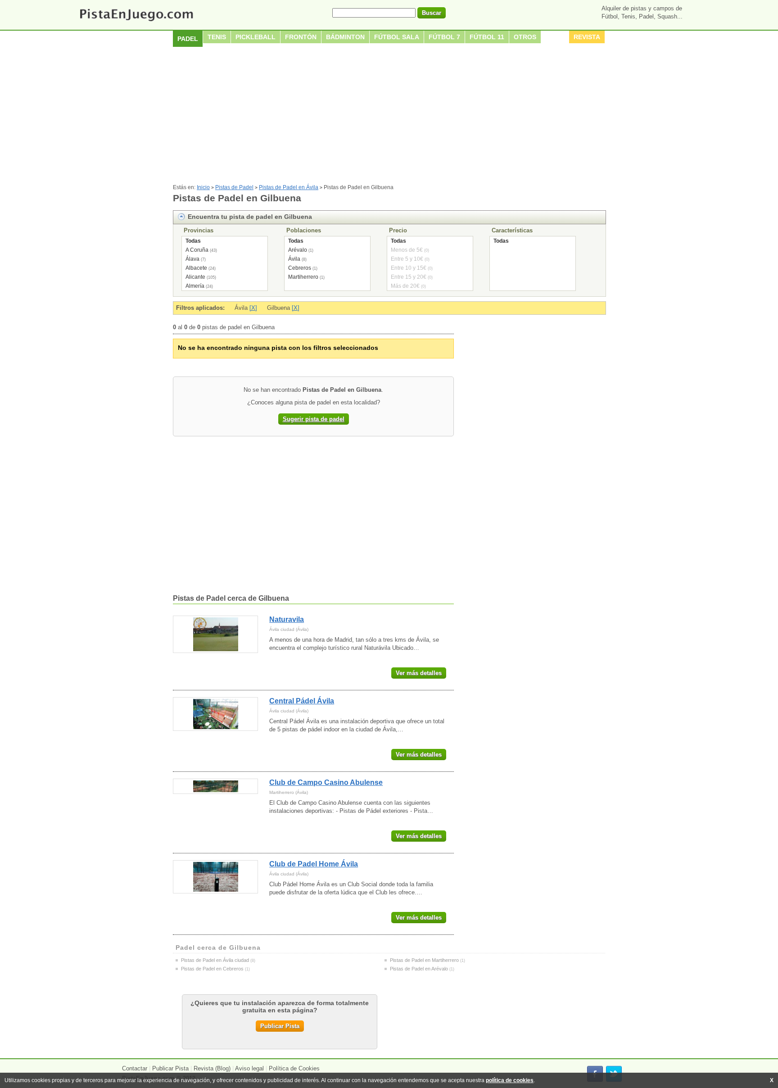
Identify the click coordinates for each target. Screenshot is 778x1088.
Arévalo (297, 250)
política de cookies (510, 1080)
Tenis (217, 37)
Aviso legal (249, 1068)
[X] (253, 307)
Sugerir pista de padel (313, 419)
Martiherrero (303, 277)
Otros (525, 37)
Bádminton (345, 37)
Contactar (134, 1068)
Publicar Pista (279, 1026)
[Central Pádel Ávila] (215, 714)
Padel (187, 38)
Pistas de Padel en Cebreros (212, 968)
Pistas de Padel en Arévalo (419, 968)
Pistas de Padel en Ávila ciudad (215, 960)
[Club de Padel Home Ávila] (215, 877)
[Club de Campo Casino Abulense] (215, 786)
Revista (587, 37)
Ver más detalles (419, 673)
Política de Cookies (294, 1068)
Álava (192, 259)
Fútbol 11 (487, 37)
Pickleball (255, 37)
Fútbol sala (396, 37)
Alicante (195, 277)
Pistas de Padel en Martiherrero (424, 960)
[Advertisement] (389, 117)
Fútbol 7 (444, 37)
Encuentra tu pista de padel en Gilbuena (250, 216)
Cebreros (299, 268)
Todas (193, 241)
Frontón (301, 37)
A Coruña (196, 250)
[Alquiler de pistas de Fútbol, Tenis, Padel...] (136, 21)
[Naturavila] (215, 634)
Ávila (294, 259)
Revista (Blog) (212, 1068)
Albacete (196, 268)
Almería (194, 286)
